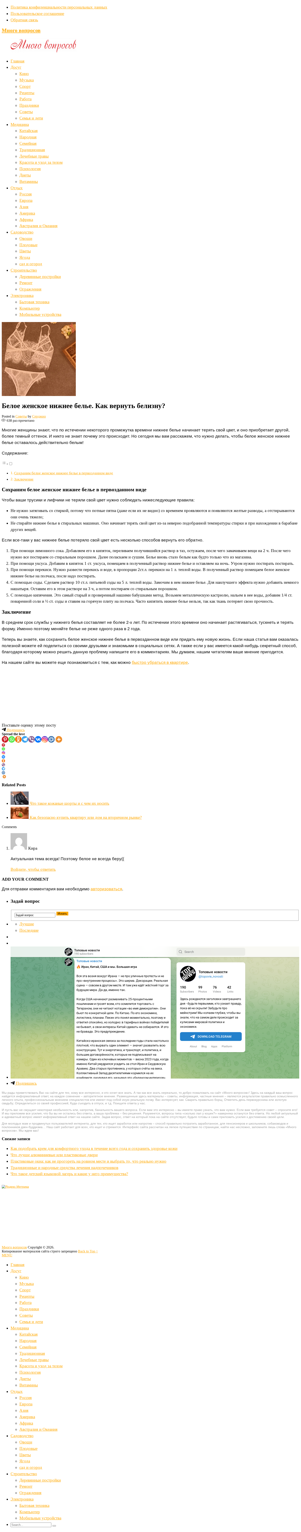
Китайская (28, 130)
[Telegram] (25, 739)
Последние (29, 930)
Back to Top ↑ (88, 1251)
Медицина (20, 124)
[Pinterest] (5, 739)
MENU (7, 1255)
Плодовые (28, 245)
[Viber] (31, 739)
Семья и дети (31, 118)
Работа (25, 99)
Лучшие (26, 924)
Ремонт (25, 282)
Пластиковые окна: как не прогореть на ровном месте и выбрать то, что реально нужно (88, 1161)
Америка (27, 213)
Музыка (26, 80)
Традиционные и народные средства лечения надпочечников (64, 1167)
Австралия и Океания (38, 225)
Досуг (16, 67)
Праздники (29, 105)
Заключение (23, 479)
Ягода (24, 257)
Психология (30, 168)
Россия (25, 194)
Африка (26, 219)
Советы (26, 111)
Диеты (25, 175)
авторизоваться (106, 889)
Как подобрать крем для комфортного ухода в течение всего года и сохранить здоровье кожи (94, 1148)
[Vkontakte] (38, 739)
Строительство (24, 270)
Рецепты (26, 92)
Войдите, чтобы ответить (33, 869)
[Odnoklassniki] (18, 739)
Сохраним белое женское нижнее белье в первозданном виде (63, 473)
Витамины (28, 181)
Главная (17, 61)
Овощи (25, 238)
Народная (28, 137)
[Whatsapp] (11, 739)
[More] (59, 739)
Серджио (39, 416)
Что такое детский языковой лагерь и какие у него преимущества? (69, 1173)
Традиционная (32, 149)
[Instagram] (44, 739)
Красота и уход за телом (41, 162)
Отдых (17, 188)
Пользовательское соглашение (37, 13)
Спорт (25, 86)
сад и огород (30, 263)
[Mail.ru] (51, 739)
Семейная (28, 143)
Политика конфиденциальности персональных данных (59, 7)
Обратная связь (24, 20)
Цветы (25, 251)
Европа (25, 200)
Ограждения (30, 289)
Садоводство (22, 232)
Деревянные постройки (40, 276)
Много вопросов (21, 30)
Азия (23, 206)
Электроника (22, 295)
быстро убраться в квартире (160, 662)
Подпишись (15, 730)
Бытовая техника (34, 302)
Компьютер (29, 308)
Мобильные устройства (40, 314)
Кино (24, 73)
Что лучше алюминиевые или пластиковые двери (54, 1155)
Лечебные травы (34, 156)
